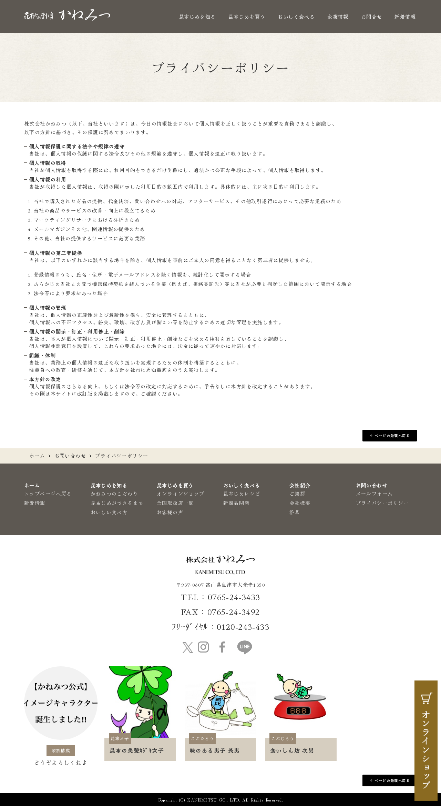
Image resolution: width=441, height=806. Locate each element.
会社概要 (300, 502)
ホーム (37, 455)
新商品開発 (236, 502)
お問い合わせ (70, 455)
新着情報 (405, 16)
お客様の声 (170, 512)
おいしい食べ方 (109, 512)
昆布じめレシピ (241, 493)
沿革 (294, 512)
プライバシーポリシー (382, 502)
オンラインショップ (181, 493)
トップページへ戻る (48, 493)
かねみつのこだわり (115, 493)
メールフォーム (374, 493)
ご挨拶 (297, 493)
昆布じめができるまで (117, 502)
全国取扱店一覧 (175, 502)
